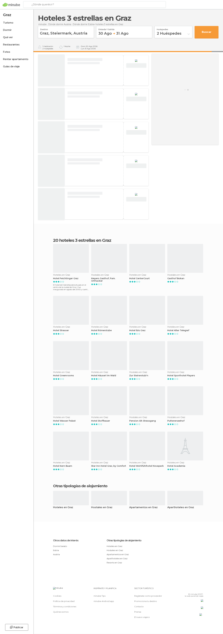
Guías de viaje (11, 66)
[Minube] (11, 5)
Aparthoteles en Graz (180, 507)
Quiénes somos (60, 612)
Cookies (57, 596)
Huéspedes (162, 28)
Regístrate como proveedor (148, 596)
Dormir (7, 30)
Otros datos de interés (65, 540)
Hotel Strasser (61, 330)
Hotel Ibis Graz (137, 330)
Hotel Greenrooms (63, 375)
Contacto (139, 606)
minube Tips (99, 596)
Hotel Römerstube (101, 330)
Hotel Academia (176, 466)
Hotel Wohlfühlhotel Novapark (146, 466)
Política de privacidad (63, 601)
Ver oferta (136, 65)
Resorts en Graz (114, 562)
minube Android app (104, 601)
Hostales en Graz (101, 507)
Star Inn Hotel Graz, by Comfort (108, 466)
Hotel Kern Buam (62, 466)
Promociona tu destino (145, 601)
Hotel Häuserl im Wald (103, 375)
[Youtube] (201, 589)
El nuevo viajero (142, 617)
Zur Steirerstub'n (138, 375)
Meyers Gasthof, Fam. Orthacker (103, 279)
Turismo (8, 22)
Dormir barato (60, 546)
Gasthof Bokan (175, 278)
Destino (44, 28)
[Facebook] (186, 589)
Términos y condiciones (64, 606)
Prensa (137, 612)
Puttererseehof (175, 421)
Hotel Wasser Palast (64, 421)
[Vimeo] (196, 589)
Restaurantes (11, 44)
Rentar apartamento (15, 59)
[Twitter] (191, 589)
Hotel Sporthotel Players (181, 375)
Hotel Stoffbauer (100, 421)
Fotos (6, 51)
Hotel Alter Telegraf (178, 330)
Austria (56, 554)
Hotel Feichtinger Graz (65, 278)
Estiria (56, 550)
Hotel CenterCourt (139, 278)
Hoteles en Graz (63, 507)
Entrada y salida (106, 28)
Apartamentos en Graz (143, 507)
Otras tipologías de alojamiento (124, 540)
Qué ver (8, 37)
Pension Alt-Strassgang (142, 421)
